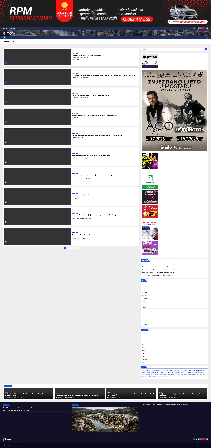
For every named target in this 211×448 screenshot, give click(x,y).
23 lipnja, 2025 (76, 57)
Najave (189, 372)
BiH (167, 370)
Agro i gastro (163, 370)
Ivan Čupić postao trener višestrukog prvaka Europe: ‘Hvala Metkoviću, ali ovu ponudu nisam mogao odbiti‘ (103, 75)
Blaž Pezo (171, 370)
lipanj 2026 (144, 289)
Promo (21, 37)
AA (147, 370)
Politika (143, 347)
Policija (178, 374)
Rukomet (200, 374)
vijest (146, 376)
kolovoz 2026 (144, 283)
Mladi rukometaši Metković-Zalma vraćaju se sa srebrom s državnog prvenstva (95, 175)
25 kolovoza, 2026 (9, 397)
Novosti (143, 344)
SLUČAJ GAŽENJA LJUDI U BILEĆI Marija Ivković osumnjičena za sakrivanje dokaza (159, 275)
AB (149, 370)
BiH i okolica (144, 333)
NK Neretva (148, 374)
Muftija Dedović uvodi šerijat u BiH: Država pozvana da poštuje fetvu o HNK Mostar (158, 272)
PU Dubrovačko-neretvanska (193, 374)
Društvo (15, 37)
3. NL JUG (144, 370)
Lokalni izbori (170, 372)
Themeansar (22, 445)
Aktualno (37, 37)
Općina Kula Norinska (171, 374)
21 (73, 248)
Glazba (143, 341)
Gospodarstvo (153, 372)
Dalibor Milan (185, 370)
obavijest (161, 374)
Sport (143, 353)
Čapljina (159, 376)
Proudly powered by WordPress (8, 445)
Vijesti (9, 37)
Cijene (175, 370)
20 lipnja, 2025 (76, 157)
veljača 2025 (144, 316)
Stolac (204, 374)
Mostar (182, 372)
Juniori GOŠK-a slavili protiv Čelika (82, 195)
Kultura (161, 372)
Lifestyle (165, 372)
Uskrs (143, 376)
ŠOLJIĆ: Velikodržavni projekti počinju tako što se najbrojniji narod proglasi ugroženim (159, 263)
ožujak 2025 (144, 313)
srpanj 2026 (144, 286)
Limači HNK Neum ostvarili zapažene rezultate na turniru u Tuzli (91, 55)
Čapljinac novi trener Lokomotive (81, 235)
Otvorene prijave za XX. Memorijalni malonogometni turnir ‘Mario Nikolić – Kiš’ (94, 115)
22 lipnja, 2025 (76, 117)
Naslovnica (202, 372)
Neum (143, 374)
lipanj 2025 (144, 304)
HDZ (158, 372)
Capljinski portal (84, 57)
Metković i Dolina (177, 372)
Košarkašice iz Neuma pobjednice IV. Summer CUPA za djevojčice (91, 155)
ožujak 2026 (144, 298)
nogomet (152, 374)
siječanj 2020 (144, 324)
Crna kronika (144, 336)
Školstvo (163, 376)
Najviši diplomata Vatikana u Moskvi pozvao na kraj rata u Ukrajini (155, 266)
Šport (167, 376)
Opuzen (165, 374)
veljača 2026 (144, 301)
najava (186, 372)
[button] (205, 37)
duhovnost (144, 372)
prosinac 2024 (145, 321)
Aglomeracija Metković (156, 370)
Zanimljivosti (29, 37)
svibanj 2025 (144, 307)
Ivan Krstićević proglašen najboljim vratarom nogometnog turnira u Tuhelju (94, 215)
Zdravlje (143, 362)
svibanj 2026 (144, 292)
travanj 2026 (144, 295)
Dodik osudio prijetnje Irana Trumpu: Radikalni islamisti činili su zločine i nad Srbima (159, 269)
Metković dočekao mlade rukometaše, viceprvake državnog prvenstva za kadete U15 (97, 135)
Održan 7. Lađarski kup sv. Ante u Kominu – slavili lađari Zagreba (90, 95)
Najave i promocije (195, 372)
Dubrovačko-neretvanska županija (199, 370)
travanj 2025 (144, 310)
